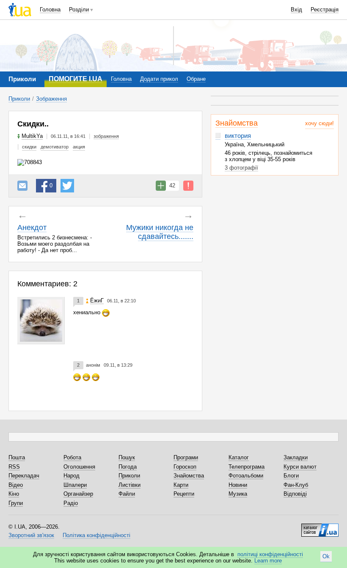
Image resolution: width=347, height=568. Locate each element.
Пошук (126, 457)
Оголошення (79, 467)
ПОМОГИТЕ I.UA (75, 78)
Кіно (13, 494)
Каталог (239, 457)
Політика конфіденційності (96, 535)
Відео (15, 485)
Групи (15, 503)
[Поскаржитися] (188, 186)
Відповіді (295, 494)
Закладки (296, 457)
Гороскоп (185, 467)
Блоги (291, 475)
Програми (186, 457)
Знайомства (236, 123)
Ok (326, 556)
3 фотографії (241, 168)
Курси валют (300, 467)
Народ (71, 475)
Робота (72, 457)
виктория (238, 135)
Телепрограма (246, 467)
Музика (238, 494)
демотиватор (55, 146)
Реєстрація (325, 9)
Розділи (79, 9)
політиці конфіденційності (270, 554)
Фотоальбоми (246, 475)
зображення (106, 136)
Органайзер (78, 494)
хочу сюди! (319, 123)
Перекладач (23, 475)
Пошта (16, 457)
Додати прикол (159, 79)
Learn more (268, 560)
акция (79, 146)
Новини (238, 485)
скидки (29, 146)
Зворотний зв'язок (31, 535)
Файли (126, 494)
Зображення (51, 99)
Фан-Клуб (296, 485)
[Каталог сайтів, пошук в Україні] (320, 527)
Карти (181, 485)
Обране (196, 79)
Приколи (19, 99)
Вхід (296, 9)
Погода (127, 467)
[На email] (22, 186)
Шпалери (75, 485)
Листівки (129, 485)
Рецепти (184, 494)
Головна (50, 9)
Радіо (70, 503)
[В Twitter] (67, 185)
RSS (14, 467)
